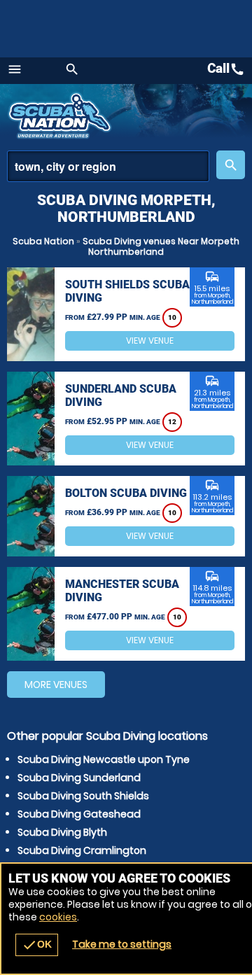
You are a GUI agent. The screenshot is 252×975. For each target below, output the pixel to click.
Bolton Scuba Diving (126, 493)
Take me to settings (122, 944)
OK (37, 945)
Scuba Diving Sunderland (79, 778)
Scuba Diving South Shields (83, 796)
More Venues (56, 685)
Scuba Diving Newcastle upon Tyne (104, 759)
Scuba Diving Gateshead (79, 814)
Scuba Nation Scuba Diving (61, 115)
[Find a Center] (108, 166)
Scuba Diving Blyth (62, 832)
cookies (58, 917)
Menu (14, 69)
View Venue (150, 340)
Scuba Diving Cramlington (82, 850)
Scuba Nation (43, 241)
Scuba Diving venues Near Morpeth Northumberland (161, 246)
